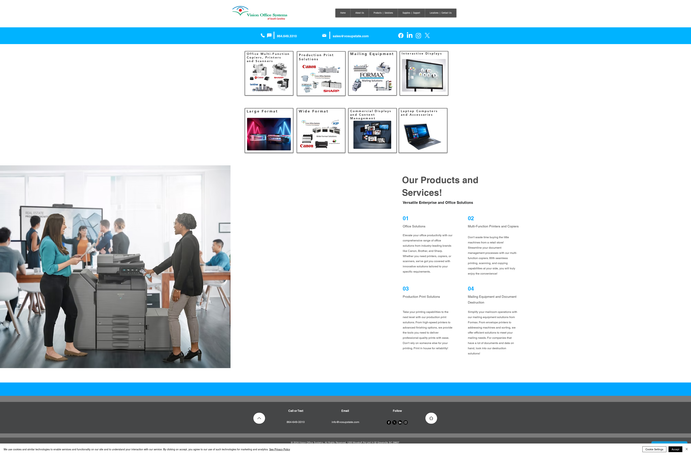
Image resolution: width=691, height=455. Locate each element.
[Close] (687, 449)
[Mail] (324, 35)
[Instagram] (418, 35)
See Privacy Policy (279, 449)
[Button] (346, 389)
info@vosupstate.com (345, 422)
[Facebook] (400, 35)
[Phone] (262, 35)
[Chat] (269, 35)
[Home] (431, 418)
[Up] (259, 418)
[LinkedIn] (409, 35)
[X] (427, 35)
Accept (675, 449)
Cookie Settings (654, 449)
